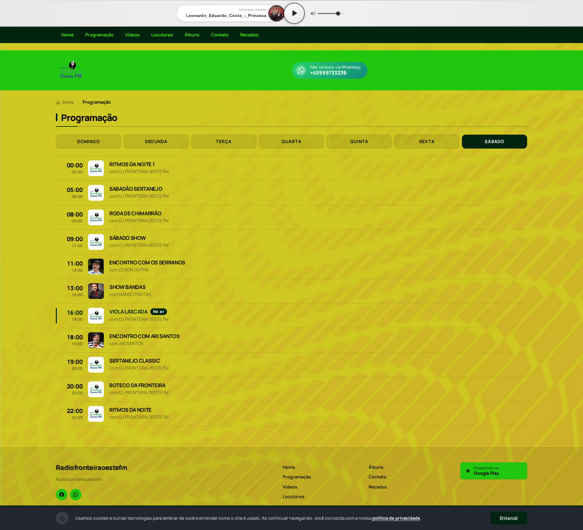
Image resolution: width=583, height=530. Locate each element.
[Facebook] (61, 494)
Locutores (162, 35)
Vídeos (132, 35)
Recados (249, 35)
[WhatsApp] (75, 494)
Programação (99, 35)
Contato (220, 35)
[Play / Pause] (294, 13)
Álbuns (192, 35)
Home (67, 35)
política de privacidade (396, 518)
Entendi (509, 518)
